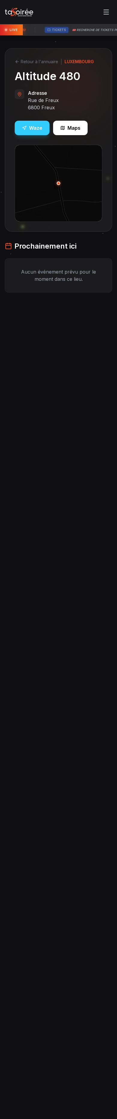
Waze (35, 128)
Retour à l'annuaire (39, 61)
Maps (74, 128)
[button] (58, 183)
